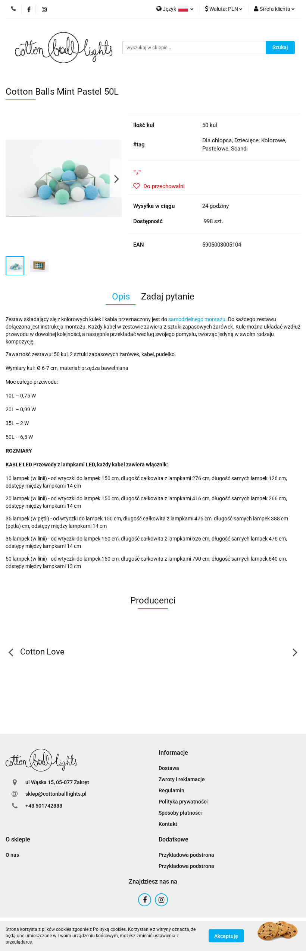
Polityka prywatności (183, 802)
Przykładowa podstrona (186, 855)
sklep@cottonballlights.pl (56, 794)
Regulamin (171, 790)
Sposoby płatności (180, 813)
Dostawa (169, 768)
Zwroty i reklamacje (182, 779)
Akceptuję (226, 936)
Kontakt (168, 824)
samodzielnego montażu (196, 319)
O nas (12, 855)
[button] (173, 753)
